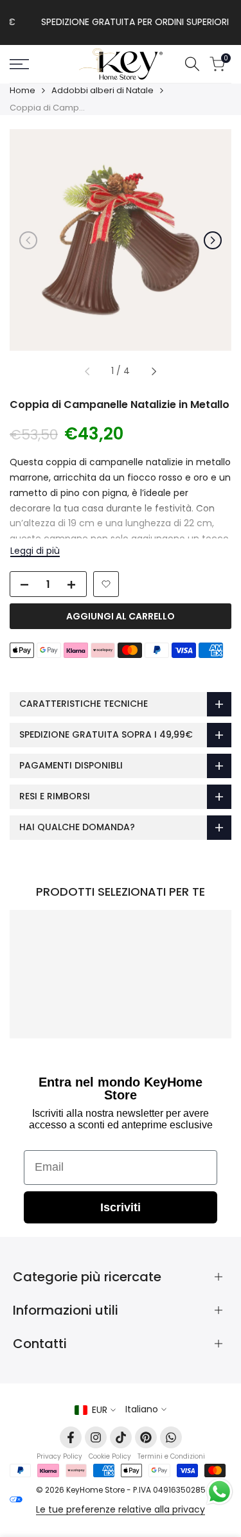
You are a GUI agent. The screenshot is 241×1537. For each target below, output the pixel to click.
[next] (213, 240)
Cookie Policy (110, 1456)
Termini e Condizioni (171, 1456)
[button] (106, 584)
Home (22, 90)
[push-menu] (19, 64)
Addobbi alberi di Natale (102, 90)
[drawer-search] (192, 64)
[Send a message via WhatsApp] (219, 1492)
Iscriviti (120, 1207)
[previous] (28, 240)
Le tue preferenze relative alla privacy (120, 1509)
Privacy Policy (59, 1456)
